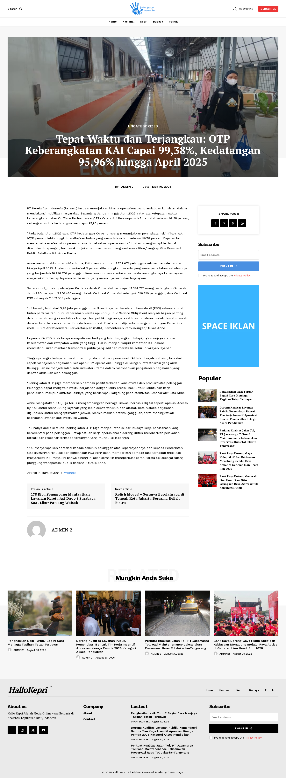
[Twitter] (224, 223)
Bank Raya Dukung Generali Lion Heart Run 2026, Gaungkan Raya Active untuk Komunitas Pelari (239, 482)
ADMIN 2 (127, 186)
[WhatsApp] (242, 223)
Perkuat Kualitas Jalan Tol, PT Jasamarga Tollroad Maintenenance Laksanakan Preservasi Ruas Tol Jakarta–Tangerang (239, 438)
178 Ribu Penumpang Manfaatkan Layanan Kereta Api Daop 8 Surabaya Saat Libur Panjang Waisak (63, 498)
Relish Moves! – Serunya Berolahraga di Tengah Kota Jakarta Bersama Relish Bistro (149, 498)
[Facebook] (215, 223)
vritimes (70, 473)
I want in (226, 266)
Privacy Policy (242, 275)
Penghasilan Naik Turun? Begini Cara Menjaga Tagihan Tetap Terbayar (236, 395)
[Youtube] (43, 730)
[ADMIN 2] (36, 530)
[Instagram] (22, 730)
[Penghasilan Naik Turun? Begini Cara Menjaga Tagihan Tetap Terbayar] (207, 395)
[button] (16, 9)
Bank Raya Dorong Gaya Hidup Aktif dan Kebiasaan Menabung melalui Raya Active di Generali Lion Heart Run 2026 (239, 460)
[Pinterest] (233, 223)
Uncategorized (143, 126)
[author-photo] (10, 650)
